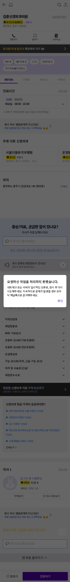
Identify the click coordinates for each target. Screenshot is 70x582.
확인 (60, 301)
